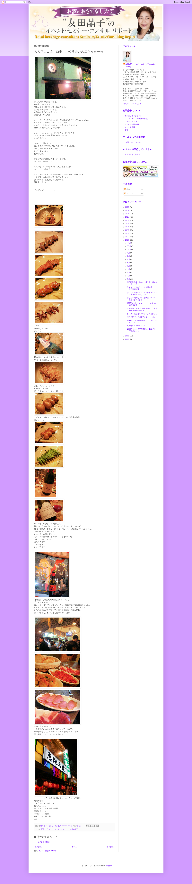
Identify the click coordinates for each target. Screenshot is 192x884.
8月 (128, 256)
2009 (127, 336)
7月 (128, 259)
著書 (126, 130)
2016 (127, 220)
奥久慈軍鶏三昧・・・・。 (137, 326)
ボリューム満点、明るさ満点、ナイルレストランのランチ (142, 299)
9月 (128, 253)
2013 (127, 230)
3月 (128, 272)
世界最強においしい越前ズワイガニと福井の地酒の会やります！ (142, 309)
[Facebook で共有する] (95, 826)
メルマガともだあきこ (133, 155)
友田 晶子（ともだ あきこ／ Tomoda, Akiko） (140, 65)
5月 (128, 266)
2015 (127, 224)
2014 (127, 227)
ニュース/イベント (132, 121)
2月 (128, 276)
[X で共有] (92, 826)
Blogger (109, 866)
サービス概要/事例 (132, 124)
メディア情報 (130, 127)
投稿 (128, 189)
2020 (127, 207)
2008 (127, 339)
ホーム (74, 847)
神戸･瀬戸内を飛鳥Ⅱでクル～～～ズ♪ (141, 317)
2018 (127, 214)
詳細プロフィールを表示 (132, 104)
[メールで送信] (87, 826)
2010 (127, 240)
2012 (127, 233)
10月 (129, 249)
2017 (127, 217)
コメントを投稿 (43, 842)
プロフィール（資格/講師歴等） (137, 119)
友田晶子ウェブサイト (133, 116)
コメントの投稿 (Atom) (47, 851)
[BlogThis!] (89, 826)
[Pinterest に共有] (97, 826)
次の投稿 (38, 847)
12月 (129, 243)
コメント (129, 194)
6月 (128, 263)
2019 (127, 210)
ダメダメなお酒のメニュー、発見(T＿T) (142, 314)
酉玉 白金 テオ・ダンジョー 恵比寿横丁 (59, 829)
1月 (128, 279)
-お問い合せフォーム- (133, 142)
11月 (129, 246)
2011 (127, 237)
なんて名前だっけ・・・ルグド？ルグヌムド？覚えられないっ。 (142, 294)
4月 (128, 269)
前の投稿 (110, 847)
